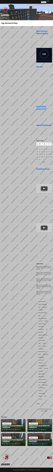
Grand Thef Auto (41, 340)
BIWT (39, 315)
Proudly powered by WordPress (19, 469)
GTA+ (39, 343)
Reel (39, 385)
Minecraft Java (7, 423)
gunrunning (45, 354)
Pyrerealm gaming (42, 382)
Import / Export (41, 360)
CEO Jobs (40, 321)
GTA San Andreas (41, 351)
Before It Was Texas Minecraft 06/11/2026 (12, 440)
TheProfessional (41, 393)
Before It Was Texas (42, 312)
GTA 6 (39, 346)
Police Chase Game (42, 379)
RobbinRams (44, 385)
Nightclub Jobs (41, 373)
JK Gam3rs (40, 362)
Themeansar (37, 469)
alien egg (44, 307)
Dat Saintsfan (41, 329)
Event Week (40, 332)
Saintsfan (40, 390)
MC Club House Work (42, 365)
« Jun (43, 162)
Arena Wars (40, 309)
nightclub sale (41, 376)
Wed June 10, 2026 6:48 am (35, 443)
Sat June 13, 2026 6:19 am (8, 429)
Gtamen (44, 346)
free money (40, 337)
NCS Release (40, 371)
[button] (46, 12)
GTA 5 (44, 343)
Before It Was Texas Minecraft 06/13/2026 (12, 426)
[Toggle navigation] (18, 12)
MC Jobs (40, 368)
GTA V (39, 354)
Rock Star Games (41, 387)
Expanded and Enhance (43, 334)
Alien (39, 307)
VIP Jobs (40, 399)
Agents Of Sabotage (42, 304)
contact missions (42, 323)
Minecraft (46, 368)
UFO (45, 396)
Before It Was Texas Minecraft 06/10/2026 (39, 440)
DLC (47, 329)
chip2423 (5, 15)
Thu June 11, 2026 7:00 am (8, 443)
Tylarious (40, 396)
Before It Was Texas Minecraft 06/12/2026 (39, 426)
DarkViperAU (41, 326)
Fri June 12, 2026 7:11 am (35, 429)
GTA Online (40, 348)
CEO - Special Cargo (42, 318)
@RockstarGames (42, 301)
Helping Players (41, 357)
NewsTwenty (31, 469)
